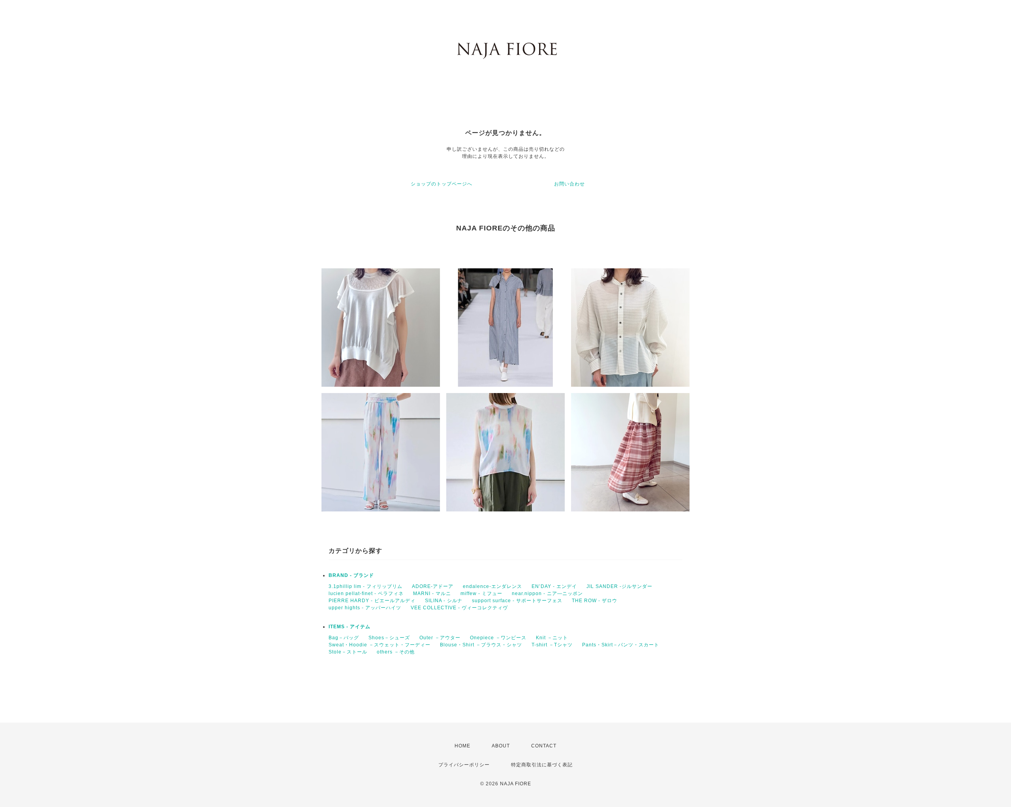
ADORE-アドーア (432, 586)
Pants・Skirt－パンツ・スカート (620, 645)
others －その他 (396, 652)
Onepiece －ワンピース (498, 637)
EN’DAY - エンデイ (554, 586)
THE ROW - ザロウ (594, 600)
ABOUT (501, 746)
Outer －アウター (439, 637)
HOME (462, 746)
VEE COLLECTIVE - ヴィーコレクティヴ (459, 607)
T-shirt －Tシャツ (552, 645)
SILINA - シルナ (443, 600)
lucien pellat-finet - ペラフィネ (366, 593)
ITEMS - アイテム (349, 626)
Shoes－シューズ (389, 637)
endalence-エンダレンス (492, 586)
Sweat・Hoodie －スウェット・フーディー (379, 645)
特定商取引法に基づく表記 (542, 765)
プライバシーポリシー (464, 765)
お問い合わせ (569, 184)
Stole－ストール (348, 652)
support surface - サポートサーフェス (517, 600)
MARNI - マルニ (432, 593)
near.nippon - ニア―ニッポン (547, 593)
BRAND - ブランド (351, 575)
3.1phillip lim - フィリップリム (365, 586)
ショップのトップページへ (441, 184)
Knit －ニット (552, 637)
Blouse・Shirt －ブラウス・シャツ (481, 645)
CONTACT (543, 746)
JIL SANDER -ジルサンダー (619, 586)
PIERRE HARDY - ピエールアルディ (372, 600)
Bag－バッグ (344, 637)
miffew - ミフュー (481, 593)
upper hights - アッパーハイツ (365, 607)
